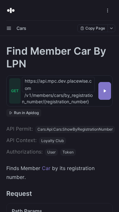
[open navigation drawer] (107, 10)
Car (46, 168)
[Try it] (104, 91)
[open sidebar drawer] (9, 28)
